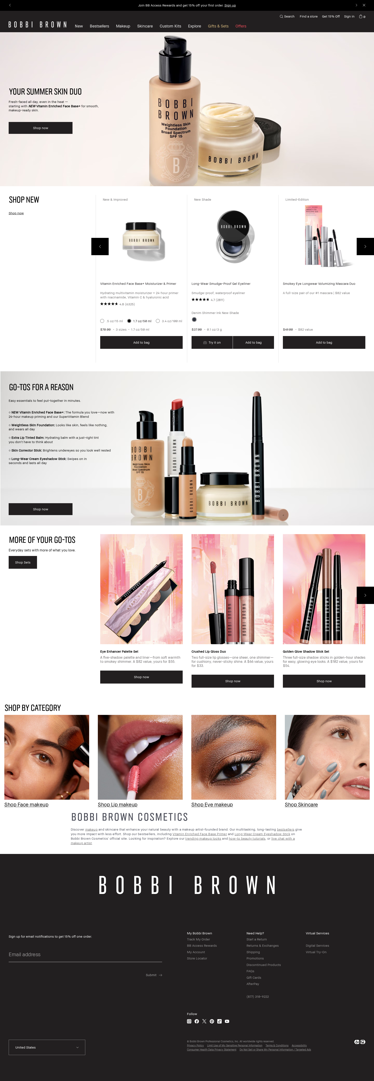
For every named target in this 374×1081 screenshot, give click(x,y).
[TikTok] (219, 1021)
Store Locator (197, 958)
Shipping (253, 952)
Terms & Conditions (277, 1045)
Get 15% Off (331, 16)
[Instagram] (189, 1021)
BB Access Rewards (202, 945)
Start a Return (257, 939)
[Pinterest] (212, 1021)
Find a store (309, 16)
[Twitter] (204, 1021)
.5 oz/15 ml (114, 321)
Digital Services (317, 945)
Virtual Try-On (316, 952)
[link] (362, 16)
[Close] (363, 5)
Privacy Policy (195, 1045)
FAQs (250, 971)
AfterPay (253, 984)
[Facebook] (197, 1021)
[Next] (356, 5)
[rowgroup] (187, 754)
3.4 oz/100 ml (172, 321)
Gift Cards (254, 977)
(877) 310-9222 (258, 996)
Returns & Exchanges (263, 945)
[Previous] (10, 5)
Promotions (255, 958)
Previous (100, 246)
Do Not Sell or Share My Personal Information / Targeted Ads (275, 1049)
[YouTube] (227, 1021)
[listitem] (141, 279)
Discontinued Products (264, 965)
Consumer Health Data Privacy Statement (211, 1049)
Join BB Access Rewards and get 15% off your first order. (187, 5)
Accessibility (299, 1045)
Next (365, 246)
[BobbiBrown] (37, 24)
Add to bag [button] (141, 342)
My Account (196, 952)
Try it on (214, 342)
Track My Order (198, 939)
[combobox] (47, 1047)
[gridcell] (194, 319)
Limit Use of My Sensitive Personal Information (234, 1045)
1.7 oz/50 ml (142, 321)
